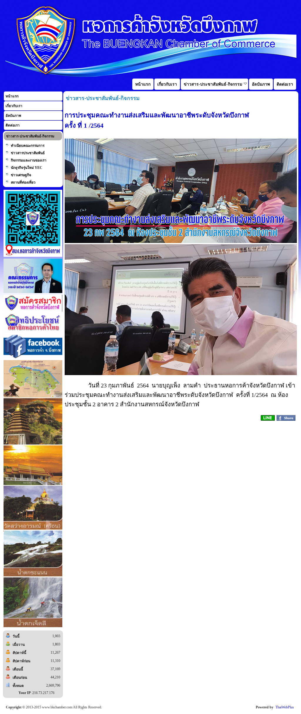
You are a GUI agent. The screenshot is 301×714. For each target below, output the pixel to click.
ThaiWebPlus (284, 707)
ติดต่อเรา (13, 125)
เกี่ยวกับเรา (14, 106)
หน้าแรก (12, 96)
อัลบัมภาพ (13, 116)
